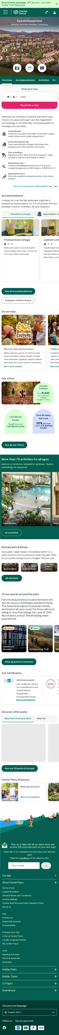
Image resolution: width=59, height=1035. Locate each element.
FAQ (4, 914)
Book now (20, 5)
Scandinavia (8, 990)
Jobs (4, 950)
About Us (6, 907)
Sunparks (7, 962)
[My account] (54, 12)
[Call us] (47, 12)
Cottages (7, 983)
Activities (44, 80)
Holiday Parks (9, 969)
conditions (25, 858)
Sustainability (8, 925)
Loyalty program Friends (14, 940)
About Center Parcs (13, 882)
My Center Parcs (10, 943)
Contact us (7, 918)
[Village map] (42, 68)
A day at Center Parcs (12, 936)
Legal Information (10, 892)
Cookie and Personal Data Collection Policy (23, 903)
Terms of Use (8, 888)
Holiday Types (10, 976)
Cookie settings (9, 899)
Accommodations (25, 80)
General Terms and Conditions (16, 895)
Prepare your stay (11, 932)
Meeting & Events (11, 954)
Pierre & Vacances (11, 958)
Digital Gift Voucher (11, 921)
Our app (6, 875)
